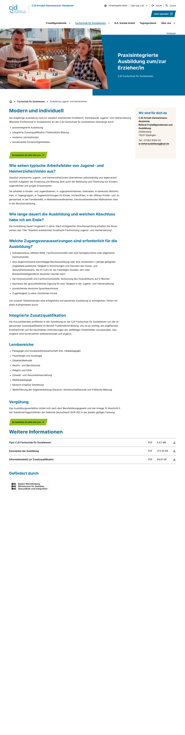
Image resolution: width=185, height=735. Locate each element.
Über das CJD (137, 5)
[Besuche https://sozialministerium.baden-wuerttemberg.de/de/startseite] (29, 486)
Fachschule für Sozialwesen (31, 101)
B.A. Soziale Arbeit (124, 23)
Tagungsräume (148, 23)
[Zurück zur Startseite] (10, 101)
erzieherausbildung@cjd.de (154, 143)
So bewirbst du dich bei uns (26, 155)
